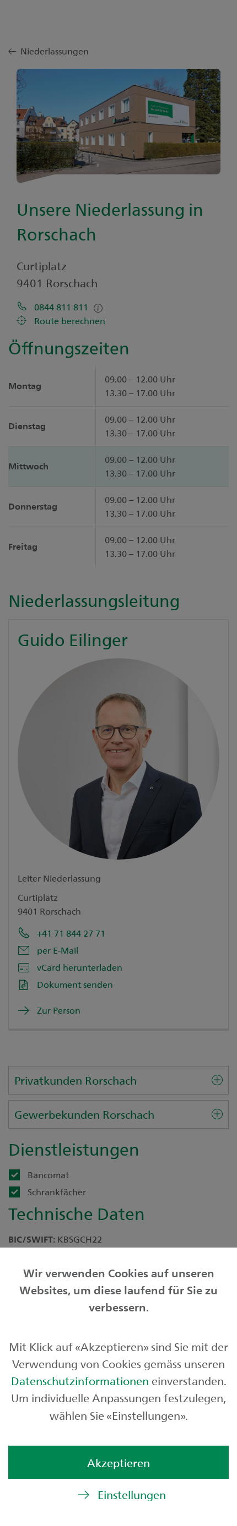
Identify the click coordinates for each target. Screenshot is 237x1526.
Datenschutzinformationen (81, 1380)
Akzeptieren (118, 1462)
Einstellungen (132, 1494)
